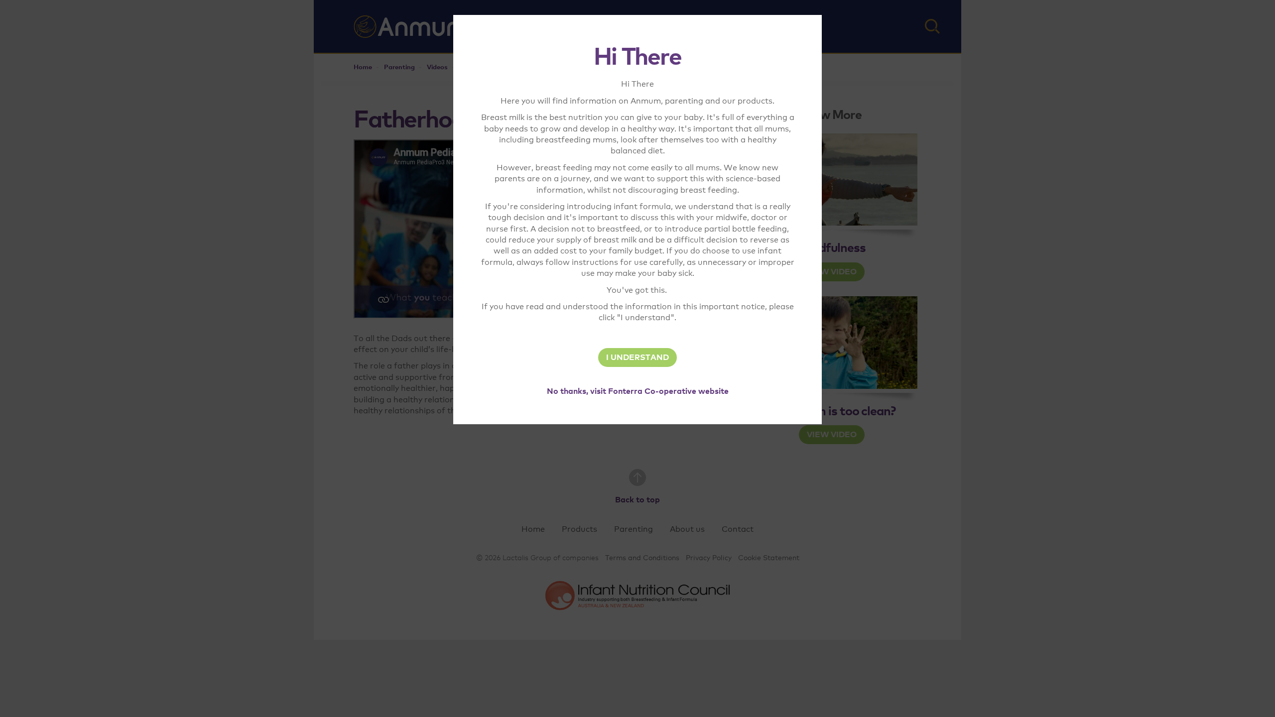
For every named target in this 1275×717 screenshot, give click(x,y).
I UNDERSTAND (637, 357)
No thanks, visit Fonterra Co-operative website (638, 391)
